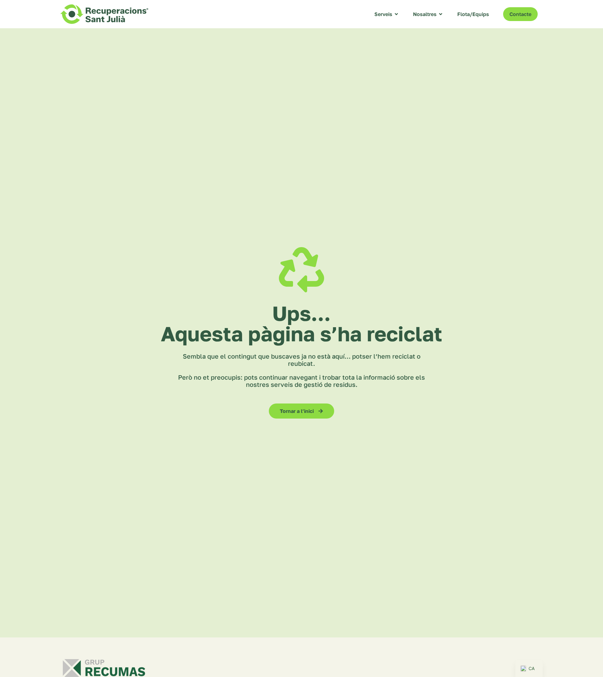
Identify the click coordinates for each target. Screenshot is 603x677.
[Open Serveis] (396, 14)
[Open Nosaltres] (440, 14)
